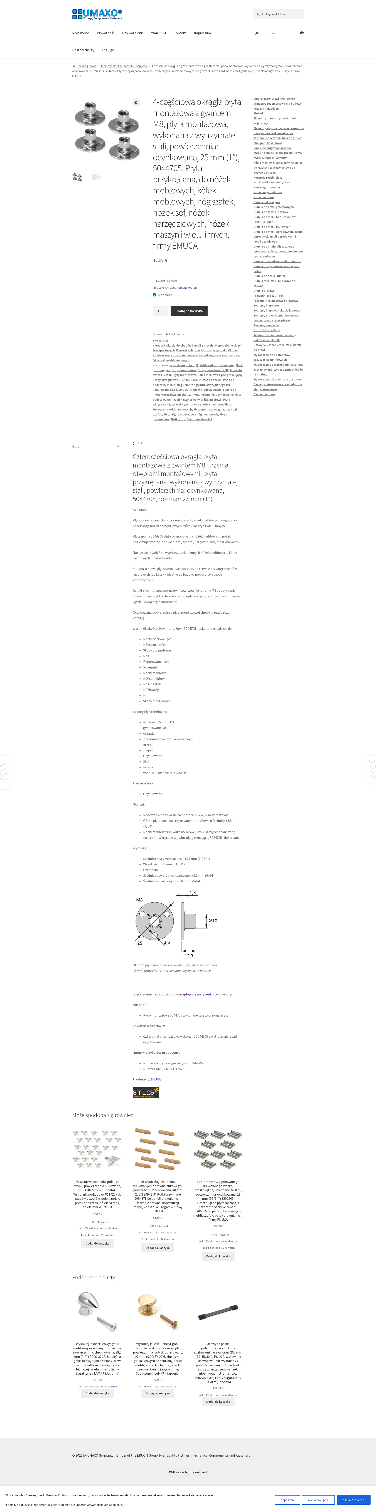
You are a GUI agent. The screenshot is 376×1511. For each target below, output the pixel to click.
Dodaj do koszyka (189, 311)
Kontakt (180, 33)
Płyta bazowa (212, 380)
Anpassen (287, 1500)
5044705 (196, 380)
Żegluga (108, 50)
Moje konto (80, 33)
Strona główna (86, 66)
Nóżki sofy (178, 419)
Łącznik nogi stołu (182, 365)
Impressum (202, 33)
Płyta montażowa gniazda (211, 409)
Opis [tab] (75, 446)
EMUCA (156, 1079)
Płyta (195, 395)
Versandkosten (187, 288)
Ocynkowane (224, 395)
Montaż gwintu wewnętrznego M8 (207, 385)
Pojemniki (207, 395)
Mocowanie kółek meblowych (172, 409)
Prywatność (105, 33)
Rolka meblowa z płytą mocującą (220, 375)
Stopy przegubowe (165, 380)
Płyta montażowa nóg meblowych (195, 414)
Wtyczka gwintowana (186, 404)
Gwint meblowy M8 (199, 419)
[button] (136, 102)
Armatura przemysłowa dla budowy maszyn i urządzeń (202, 355)
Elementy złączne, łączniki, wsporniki (124, 66)
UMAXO (184, 380)
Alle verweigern (318, 1500)
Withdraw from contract (188, 1472)
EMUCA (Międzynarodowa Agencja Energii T (208, 390)
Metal (167, 375)
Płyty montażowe (184, 375)
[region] (188, 1498)
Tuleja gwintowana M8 (213, 370)
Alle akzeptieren (353, 1500)
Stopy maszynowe (184, 370)
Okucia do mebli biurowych (171, 360)
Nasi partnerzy (83, 50)
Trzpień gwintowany (186, 400)
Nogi (180, 385)
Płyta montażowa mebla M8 (171, 395)
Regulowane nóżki (165, 390)
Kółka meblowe (212, 404)
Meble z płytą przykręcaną (217, 365)
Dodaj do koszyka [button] (97, 1243)
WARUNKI (158, 33)
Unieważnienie (133, 33)
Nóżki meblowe (211, 400)
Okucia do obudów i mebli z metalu (190, 345)
